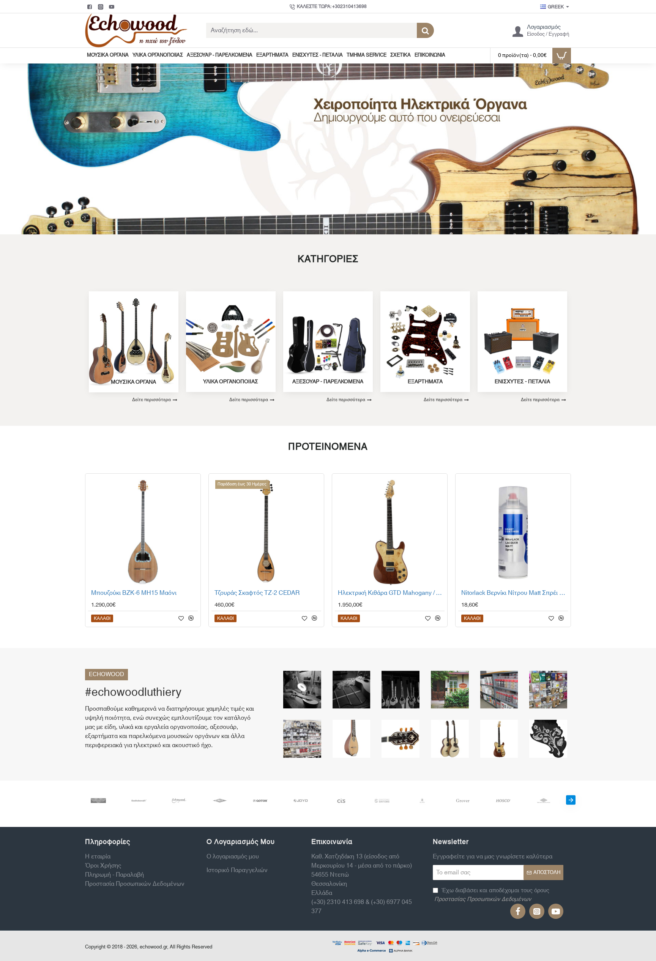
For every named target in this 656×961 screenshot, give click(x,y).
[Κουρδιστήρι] (548, 690)
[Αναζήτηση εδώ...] (425, 30)
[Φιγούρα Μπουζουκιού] (548, 739)
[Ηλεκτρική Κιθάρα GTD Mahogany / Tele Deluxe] (390, 531)
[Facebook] (90, 6)
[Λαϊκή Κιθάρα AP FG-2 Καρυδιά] (450, 739)
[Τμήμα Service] (351, 690)
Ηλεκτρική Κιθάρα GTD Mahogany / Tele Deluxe (391, 593)
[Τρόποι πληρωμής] (385, 945)
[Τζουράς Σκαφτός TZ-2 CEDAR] (266, 531)
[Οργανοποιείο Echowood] (450, 690)
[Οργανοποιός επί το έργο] (302, 690)
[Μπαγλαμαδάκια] (400, 690)
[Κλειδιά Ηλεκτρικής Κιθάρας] (499, 690)
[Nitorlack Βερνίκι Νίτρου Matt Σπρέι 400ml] (513, 531)
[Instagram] (101, 6)
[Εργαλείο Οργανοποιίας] (302, 739)
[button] (102, 618)
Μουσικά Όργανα (133, 382)
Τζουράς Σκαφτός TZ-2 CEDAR (257, 593)
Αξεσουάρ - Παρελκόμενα (327, 382)
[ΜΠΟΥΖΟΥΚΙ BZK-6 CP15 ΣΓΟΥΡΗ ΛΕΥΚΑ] (400, 739)
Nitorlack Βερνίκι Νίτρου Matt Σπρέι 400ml (514, 593)
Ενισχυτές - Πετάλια (522, 382)
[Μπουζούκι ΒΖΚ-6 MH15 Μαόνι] (143, 531)
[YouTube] (112, 6)
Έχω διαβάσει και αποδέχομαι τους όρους (491, 895)
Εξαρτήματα (425, 382)
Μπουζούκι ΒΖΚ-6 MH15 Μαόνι (134, 593)
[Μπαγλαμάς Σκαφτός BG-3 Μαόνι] (351, 739)
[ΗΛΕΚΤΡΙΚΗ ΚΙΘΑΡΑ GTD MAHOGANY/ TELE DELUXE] (499, 739)
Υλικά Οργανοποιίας (230, 382)
